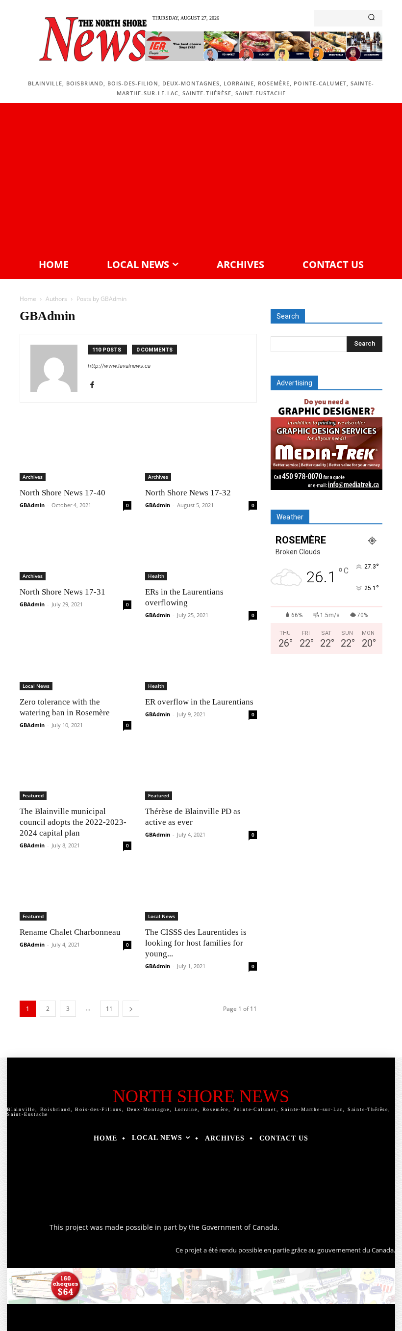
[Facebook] (96, 385)
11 (109, 1009)
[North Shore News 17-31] (75, 552)
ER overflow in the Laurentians (199, 701)
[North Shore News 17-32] (201, 454)
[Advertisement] (201, 179)
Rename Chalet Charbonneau (70, 932)
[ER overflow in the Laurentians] (201, 662)
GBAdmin (32, 505)
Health (156, 575)
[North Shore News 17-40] (75, 454)
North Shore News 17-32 (188, 492)
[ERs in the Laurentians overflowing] (201, 552)
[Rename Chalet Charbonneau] (75, 893)
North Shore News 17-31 (62, 592)
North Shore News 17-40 (62, 492)
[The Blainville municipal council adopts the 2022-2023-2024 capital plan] (75, 772)
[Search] (371, 18)
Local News (36, 685)
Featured (33, 795)
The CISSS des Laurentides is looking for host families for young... (196, 942)
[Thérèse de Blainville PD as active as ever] (201, 772)
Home (28, 299)
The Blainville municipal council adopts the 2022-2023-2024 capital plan (73, 822)
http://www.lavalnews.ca (119, 365)
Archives (33, 476)
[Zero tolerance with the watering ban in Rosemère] (75, 662)
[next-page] (131, 1009)
